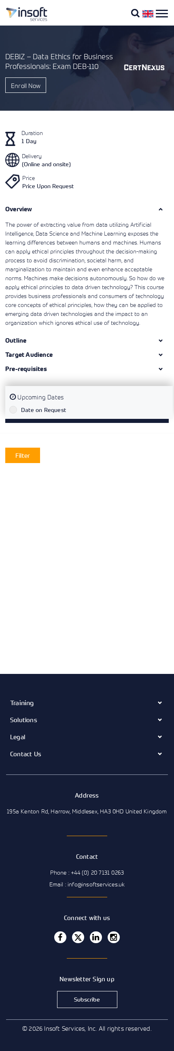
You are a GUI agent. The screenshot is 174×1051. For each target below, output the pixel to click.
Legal (17, 737)
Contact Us (25, 754)
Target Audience (29, 354)
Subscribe (87, 999)
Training (22, 703)
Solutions (23, 720)
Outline (15, 340)
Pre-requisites (26, 369)
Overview (18, 209)
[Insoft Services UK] (23, 19)
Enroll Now (25, 86)
